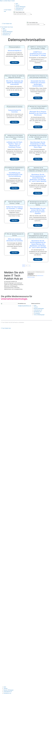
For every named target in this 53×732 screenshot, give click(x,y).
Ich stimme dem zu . (35, 276)
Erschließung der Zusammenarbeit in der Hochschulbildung (14, 174)
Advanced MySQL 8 (14, 50)
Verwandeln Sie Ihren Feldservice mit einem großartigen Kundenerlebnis (38, 83)
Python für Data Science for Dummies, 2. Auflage (14, 207)
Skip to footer (11, 0)
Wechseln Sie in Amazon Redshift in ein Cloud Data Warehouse (38, 113)
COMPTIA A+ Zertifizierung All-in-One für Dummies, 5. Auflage (38, 53)
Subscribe (30, 273)
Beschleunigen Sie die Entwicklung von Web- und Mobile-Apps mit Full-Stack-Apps (38, 144)
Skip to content (4, 0)
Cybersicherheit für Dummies (14, 111)
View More (14, 62)
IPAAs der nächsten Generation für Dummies (14, 240)
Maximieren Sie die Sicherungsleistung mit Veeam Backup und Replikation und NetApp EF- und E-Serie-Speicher (37, 244)
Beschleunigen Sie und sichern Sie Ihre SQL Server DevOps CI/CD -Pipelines (38, 211)
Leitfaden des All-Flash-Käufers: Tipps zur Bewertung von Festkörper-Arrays (14, 144)
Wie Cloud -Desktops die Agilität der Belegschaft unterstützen (14, 82)
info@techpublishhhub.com (24, 305)
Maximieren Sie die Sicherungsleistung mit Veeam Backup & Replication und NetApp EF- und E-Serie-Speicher (37, 178)
